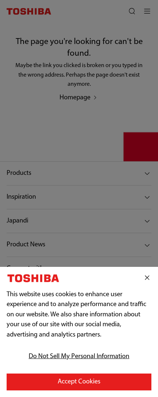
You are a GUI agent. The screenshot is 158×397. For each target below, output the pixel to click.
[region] (79, 332)
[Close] (147, 278)
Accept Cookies (79, 381)
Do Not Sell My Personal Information (79, 356)
